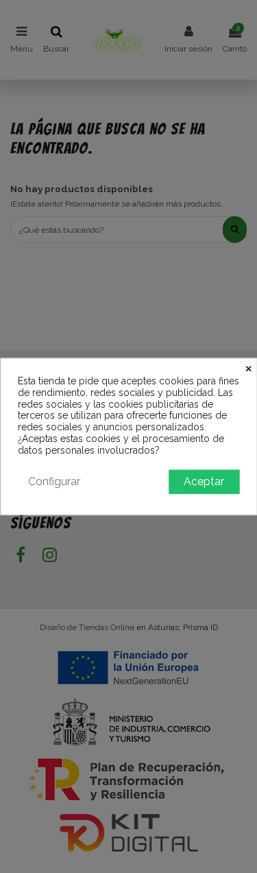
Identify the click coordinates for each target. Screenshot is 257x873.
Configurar (54, 480)
